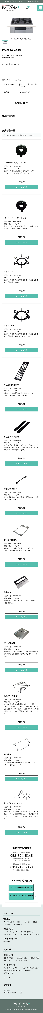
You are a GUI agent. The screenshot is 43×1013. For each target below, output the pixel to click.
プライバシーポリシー (11, 968)
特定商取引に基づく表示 (30, 968)
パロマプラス (21, 1005)
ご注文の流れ (22, 958)
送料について (8, 960)
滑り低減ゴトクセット (13, 803)
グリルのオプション (10, 934)
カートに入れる (21, 187)
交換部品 (6, 919)
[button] (10, 64)
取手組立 (7, 592)
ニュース (6, 977)
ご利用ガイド (8, 955)
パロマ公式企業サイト (11, 993)
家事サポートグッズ (10, 939)
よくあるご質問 (21, 960)
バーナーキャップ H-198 (15, 218)
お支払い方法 (34, 958)
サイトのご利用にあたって (12, 970)
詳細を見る (21, 182)
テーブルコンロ (8, 922)
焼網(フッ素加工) (11, 696)
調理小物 (6, 942)
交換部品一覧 (20, 103)
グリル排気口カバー (12, 385)
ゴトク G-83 (9, 326)
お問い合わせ (8, 973)
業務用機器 (18, 924)
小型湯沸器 (7, 924)
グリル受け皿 (9, 643)
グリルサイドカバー (12, 437)
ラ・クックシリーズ (10, 932)
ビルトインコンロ (23, 922)
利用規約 (28, 970)
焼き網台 (7, 754)
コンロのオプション (27, 932)
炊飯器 (35, 922)
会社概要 (6, 990)
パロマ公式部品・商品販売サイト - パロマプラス (11, 8)
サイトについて (9, 965)
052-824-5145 (21, 856)
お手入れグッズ (25, 934)
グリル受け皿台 (10, 540)
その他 (36, 934)
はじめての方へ (8, 958)
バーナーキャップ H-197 (15, 163)
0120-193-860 (21, 867)
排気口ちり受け (10, 489)
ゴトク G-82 (9, 272)
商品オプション (9, 929)
